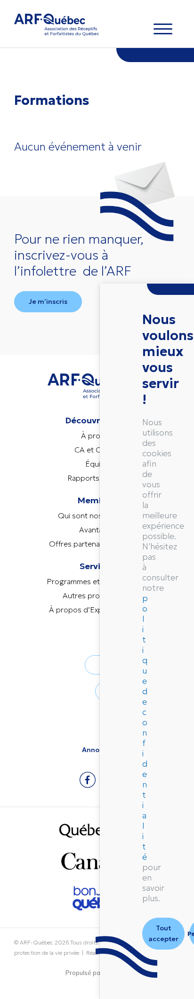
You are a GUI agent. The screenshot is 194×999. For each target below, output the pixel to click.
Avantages (97, 529)
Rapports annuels (97, 478)
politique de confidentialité (145, 727)
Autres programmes (97, 595)
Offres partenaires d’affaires (97, 543)
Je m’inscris (48, 301)
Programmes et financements (97, 581)
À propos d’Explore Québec (97, 609)
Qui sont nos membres (97, 515)
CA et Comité (97, 449)
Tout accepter (163, 933)
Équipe (97, 463)
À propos (97, 435)
